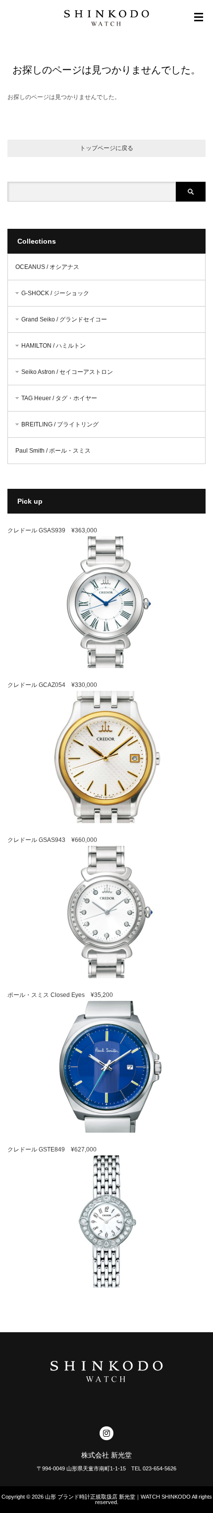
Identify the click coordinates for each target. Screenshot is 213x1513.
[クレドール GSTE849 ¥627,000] (106, 1285)
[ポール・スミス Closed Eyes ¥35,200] (106, 1130)
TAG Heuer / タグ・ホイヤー (59, 398)
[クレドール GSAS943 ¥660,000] (106, 976)
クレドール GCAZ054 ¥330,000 (52, 684)
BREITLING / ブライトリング (60, 424)
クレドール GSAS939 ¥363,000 (52, 530)
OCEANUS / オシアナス (47, 266)
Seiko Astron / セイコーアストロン (67, 371)
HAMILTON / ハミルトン (53, 345)
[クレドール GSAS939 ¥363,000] (106, 666)
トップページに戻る (106, 148)
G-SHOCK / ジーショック (55, 293)
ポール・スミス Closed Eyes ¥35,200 (60, 994)
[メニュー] (198, 17)
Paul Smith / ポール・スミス (53, 450)
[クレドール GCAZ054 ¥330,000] (106, 821)
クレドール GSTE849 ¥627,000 (52, 1149)
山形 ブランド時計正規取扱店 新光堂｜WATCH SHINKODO (118, 1497)
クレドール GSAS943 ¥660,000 (52, 839)
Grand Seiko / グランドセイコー (64, 319)
